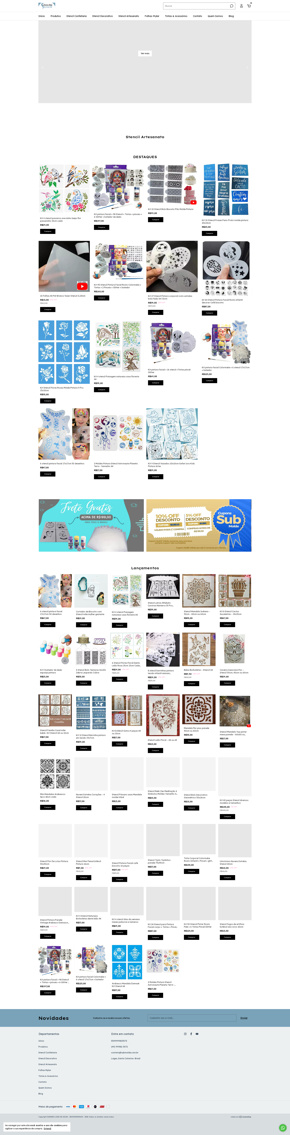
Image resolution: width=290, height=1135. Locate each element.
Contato (197, 16)
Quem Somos (215, 16)
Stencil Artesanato (128, 16)
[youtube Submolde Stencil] (197, 1034)
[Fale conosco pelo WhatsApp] (283, 1128)
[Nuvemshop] (241, 1117)
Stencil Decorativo (102, 16)
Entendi (47, 1128)
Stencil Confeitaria (76, 16)
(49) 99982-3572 (119, 1046)
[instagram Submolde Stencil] (185, 1034)
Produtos (56, 16)
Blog (231, 16)
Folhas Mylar (152, 16)
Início (41, 16)
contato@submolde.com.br (124, 1052)
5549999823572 (119, 1041)
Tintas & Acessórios (176, 16)
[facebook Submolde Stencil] (191, 1034)
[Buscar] (231, 6)
